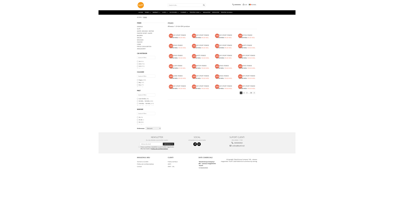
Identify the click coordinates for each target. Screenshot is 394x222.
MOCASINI (140, 40)
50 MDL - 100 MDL (144, 101)
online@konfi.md (238, 146)
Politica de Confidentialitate (159, 149)
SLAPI (138, 29)
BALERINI (140, 35)
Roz (140, 85)
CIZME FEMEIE (178, 76)
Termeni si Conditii (142, 162)
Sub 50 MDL (142, 99)
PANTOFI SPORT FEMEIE (178, 35)
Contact (139, 166)
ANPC (169, 164)
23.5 (140, 66)
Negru (141, 80)
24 (139, 61)
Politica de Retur (173, 162)
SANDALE (140, 26)
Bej (140, 82)
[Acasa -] (147, 5)
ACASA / (140, 17)
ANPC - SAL (171, 166)
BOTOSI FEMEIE (247, 35)
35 (139, 117)
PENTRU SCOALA (226, 12)
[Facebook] (195, 144)
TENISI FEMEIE (178, 45)
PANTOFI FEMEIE (201, 66)
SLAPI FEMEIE (177, 66)
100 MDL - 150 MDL (145, 103)
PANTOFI (140, 42)
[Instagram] (199, 144)
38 (251, 93)
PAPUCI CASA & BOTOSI (144, 46)
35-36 (140, 120)
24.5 (140, 64)
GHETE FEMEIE (247, 45)
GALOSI (139, 38)
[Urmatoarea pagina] (254, 93)
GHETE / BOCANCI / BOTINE (145, 31)
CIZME (139, 44)
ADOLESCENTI (141, 49)
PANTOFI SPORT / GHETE (144, 33)
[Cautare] (204, 5)
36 (139, 122)
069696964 (238, 143)
